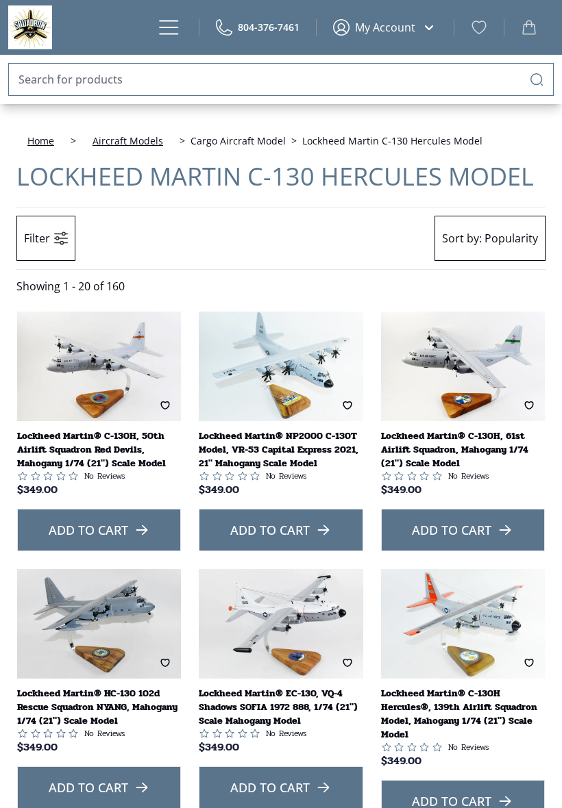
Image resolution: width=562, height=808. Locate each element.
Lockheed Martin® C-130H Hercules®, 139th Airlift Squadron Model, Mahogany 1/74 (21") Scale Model (459, 714)
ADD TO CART (88, 530)
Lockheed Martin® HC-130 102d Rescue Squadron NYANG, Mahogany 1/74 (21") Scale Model (97, 707)
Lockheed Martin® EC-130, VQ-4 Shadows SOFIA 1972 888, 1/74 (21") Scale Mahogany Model (278, 707)
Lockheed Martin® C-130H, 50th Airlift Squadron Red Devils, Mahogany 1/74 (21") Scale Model (91, 449)
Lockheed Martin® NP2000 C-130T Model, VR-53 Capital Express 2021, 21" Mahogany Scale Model (278, 449)
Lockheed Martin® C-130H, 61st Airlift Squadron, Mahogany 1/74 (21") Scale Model (454, 449)
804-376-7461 (269, 27)
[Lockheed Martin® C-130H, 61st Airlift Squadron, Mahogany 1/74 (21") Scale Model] (463, 366)
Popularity (490, 238)
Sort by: (462, 238)
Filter (37, 238)
